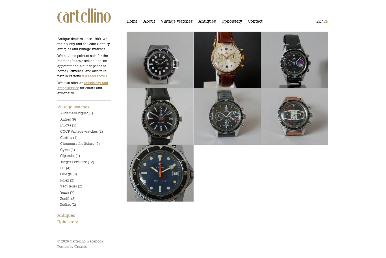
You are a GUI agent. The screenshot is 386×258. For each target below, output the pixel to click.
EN (326, 21)
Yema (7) (67, 192)
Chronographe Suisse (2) (80, 143)
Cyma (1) (67, 150)
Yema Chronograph (216, 60)
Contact (255, 21)
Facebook (95, 241)
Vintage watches (177, 21)
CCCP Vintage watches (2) (81, 131)
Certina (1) (68, 137)
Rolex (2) (67, 180)
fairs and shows (94, 76)
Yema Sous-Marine (148, 173)
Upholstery (232, 21)
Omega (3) (68, 174)
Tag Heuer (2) (71, 186)
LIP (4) (65, 168)
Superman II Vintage (150, 60)
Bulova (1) (68, 125)
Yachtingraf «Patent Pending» (217, 116)
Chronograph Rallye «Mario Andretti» (291, 116)
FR (318, 21)
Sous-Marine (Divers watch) (157, 117)
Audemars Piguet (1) (76, 113)
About (149, 21)
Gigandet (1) (70, 156)
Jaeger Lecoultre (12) (77, 162)
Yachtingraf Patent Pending (291, 60)
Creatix (80, 246)
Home (132, 21)
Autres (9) (68, 119)
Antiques (207, 21)
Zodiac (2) (68, 204)
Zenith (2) (67, 198)
